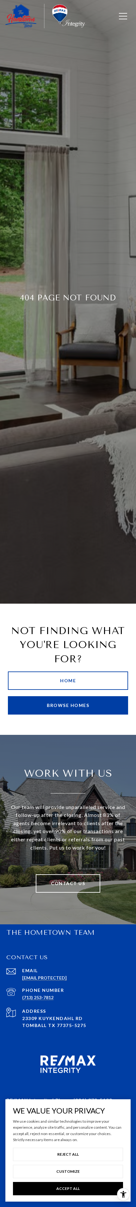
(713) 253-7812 (37, 997)
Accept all (68, 1188)
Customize (68, 1171)
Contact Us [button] (68, 883)
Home (68, 680)
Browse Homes (68, 705)
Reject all (68, 1154)
